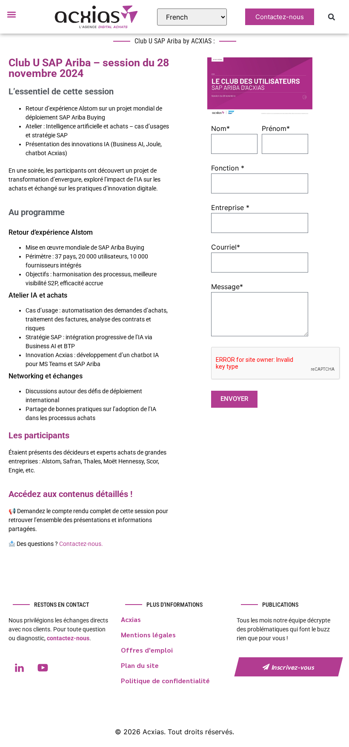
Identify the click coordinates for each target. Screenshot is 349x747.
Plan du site (140, 665)
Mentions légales (148, 634)
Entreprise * (230, 208)
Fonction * (227, 168)
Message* (227, 287)
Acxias (131, 619)
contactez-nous (68, 638)
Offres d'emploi (147, 649)
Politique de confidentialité (165, 680)
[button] (11, 14)
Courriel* (225, 247)
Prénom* (276, 129)
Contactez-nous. (80, 543)
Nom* (220, 129)
